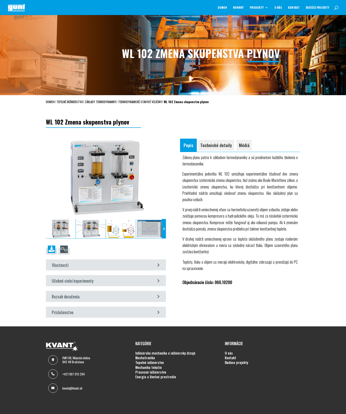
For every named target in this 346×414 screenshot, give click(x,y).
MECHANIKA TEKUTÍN (148, 367)
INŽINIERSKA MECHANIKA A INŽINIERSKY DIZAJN (165, 353)
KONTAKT (294, 7)
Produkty (257, 7)
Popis (188, 145)
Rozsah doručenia (66, 296)
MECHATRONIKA (145, 358)
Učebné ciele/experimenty (73, 280)
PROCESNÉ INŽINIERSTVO (150, 372)
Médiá (244, 145)
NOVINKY (238, 7)
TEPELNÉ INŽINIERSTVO (149, 362)
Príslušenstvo (62, 312)
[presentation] (48, 228)
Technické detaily (216, 145)
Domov (222, 7)
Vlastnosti (60, 265)
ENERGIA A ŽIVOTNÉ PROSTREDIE (155, 377)
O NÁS (278, 7)
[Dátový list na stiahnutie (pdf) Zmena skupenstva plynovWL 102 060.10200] (51, 251)
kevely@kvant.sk (72, 388)
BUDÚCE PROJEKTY (317, 7)
